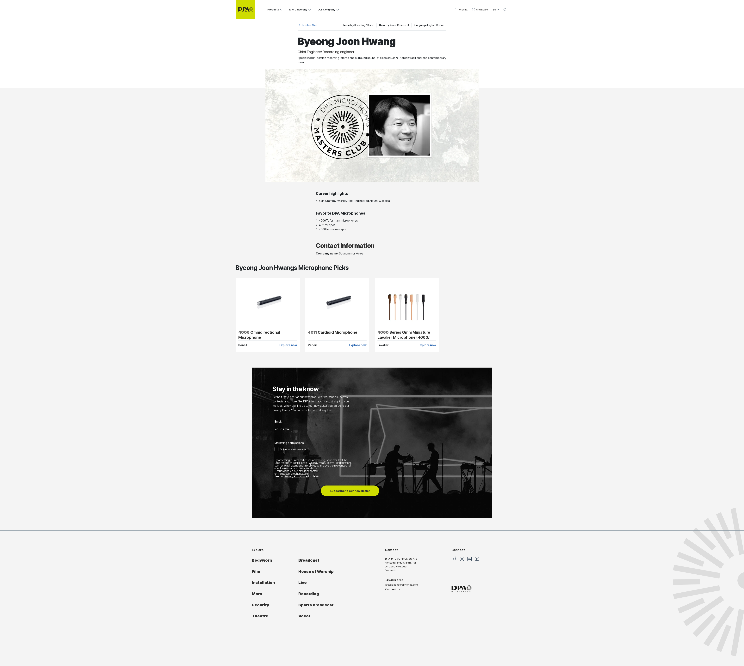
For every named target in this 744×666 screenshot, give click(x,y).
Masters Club (309, 25)
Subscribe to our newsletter (350, 490)
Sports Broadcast (316, 605)
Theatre (260, 616)
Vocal (304, 616)
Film (256, 571)
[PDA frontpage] (245, 9)
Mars (257, 593)
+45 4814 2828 (394, 580)
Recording (308, 593)
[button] (460, 9)
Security (260, 605)
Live (302, 582)
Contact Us (392, 589)
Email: (278, 421)
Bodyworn (262, 560)
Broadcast (308, 560)
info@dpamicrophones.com (401, 584)
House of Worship (316, 571)
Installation (263, 582)
